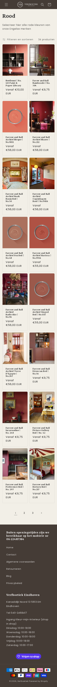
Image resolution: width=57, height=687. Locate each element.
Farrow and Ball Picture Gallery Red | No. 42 (41, 430)
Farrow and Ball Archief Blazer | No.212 (41, 139)
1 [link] (15, 513)
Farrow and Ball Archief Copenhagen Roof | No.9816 (41, 197)
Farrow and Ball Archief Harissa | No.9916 (42, 255)
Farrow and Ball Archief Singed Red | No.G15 (41, 312)
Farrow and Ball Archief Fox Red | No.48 (15, 255)
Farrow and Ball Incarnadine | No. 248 (14, 430)
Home (9, 547)
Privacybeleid (14, 583)
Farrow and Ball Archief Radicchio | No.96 (14, 313)
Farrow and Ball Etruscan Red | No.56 (41, 371)
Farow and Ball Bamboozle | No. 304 (41, 83)
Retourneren (13, 568)
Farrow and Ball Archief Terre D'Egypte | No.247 (14, 372)
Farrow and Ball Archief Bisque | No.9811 (14, 139)
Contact (11, 554)
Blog (8, 576)
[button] (6, 4)
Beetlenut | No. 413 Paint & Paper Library (14, 83)
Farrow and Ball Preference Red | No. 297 (15, 486)
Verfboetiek (22, 681)
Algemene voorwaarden (20, 561)
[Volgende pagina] (41, 512)
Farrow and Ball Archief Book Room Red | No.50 (14, 197)
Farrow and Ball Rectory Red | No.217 (41, 486)
